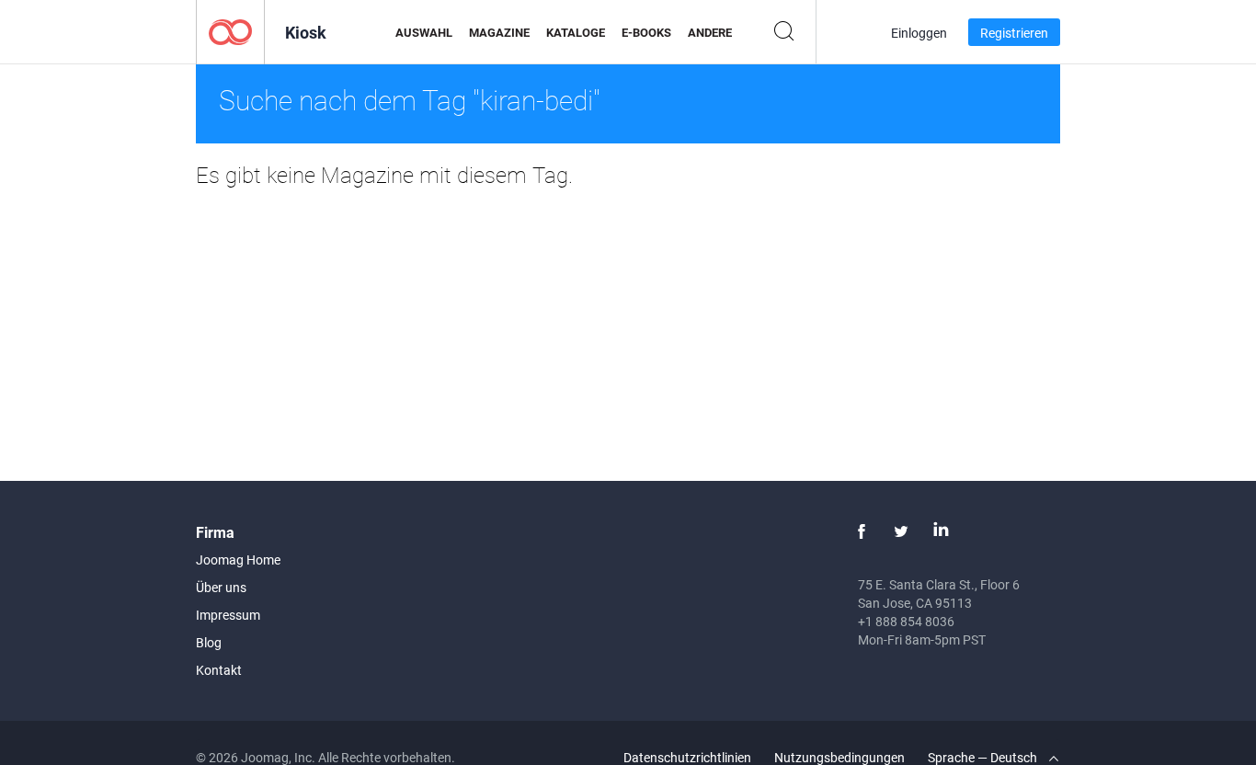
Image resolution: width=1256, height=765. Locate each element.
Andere (710, 32)
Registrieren (1014, 32)
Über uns (221, 587)
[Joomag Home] (230, 31)
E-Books (646, 32)
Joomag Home (238, 559)
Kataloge (575, 32)
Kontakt (219, 670)
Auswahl (423, 32)
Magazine (499, 32)
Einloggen (919, 32)
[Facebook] (861, 531)
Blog (209, 642)
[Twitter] (901, 531)
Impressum (228, 614)
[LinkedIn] (940, 531)
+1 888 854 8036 (906, 621)
